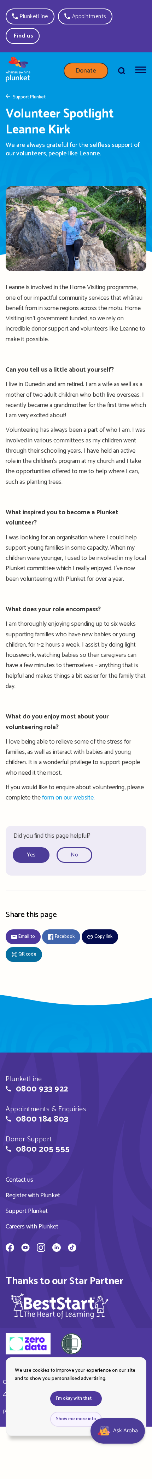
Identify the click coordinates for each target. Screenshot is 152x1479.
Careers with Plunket (32, 1226)
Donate (86, 70)
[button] (30, 16)
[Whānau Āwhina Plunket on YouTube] (25, 1248)
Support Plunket (29, 97)
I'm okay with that (74, 1398)
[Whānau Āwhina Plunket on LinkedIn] (56, 1248)
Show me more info (76, 1419)
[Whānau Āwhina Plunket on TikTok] (72, 1248)
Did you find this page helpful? (51, 836)
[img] (60, 1305)
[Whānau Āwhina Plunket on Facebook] (10, 1248)
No (74, 855)
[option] (34, 855)
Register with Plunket (33, 1195)
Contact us (19, 1180)
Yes (31, 855)
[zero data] (28, 1345)
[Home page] (18, 71)
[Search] (122, 71)
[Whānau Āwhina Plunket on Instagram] (41, 1248)
